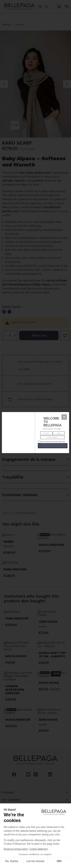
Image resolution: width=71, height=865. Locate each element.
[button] (64, 417)
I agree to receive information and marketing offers (51, 441)
